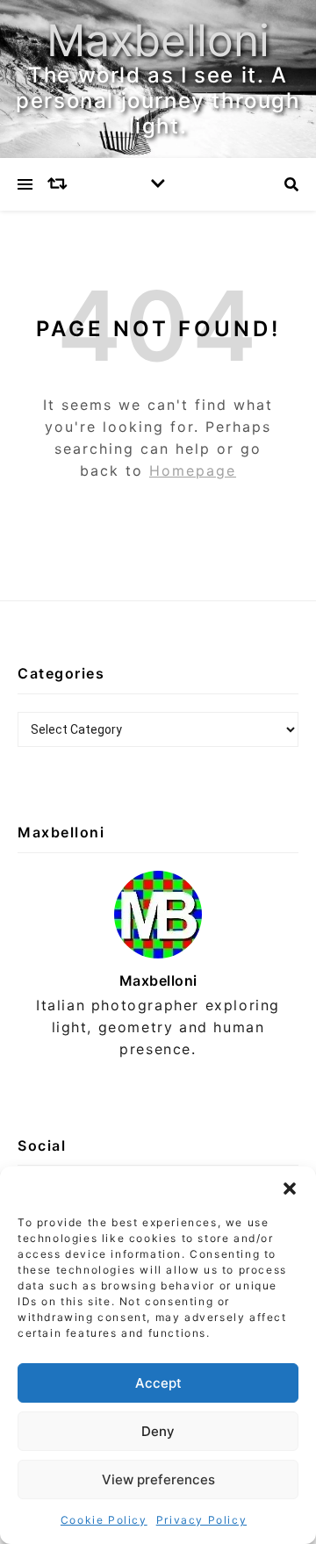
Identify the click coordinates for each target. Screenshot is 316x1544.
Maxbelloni (158, 40)
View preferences (158, 1479)
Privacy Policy (201, 1519)
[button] (289, 1188)
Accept (158, 1383)
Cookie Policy (104, 1519)
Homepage (192, 470)
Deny (158, 1431)
